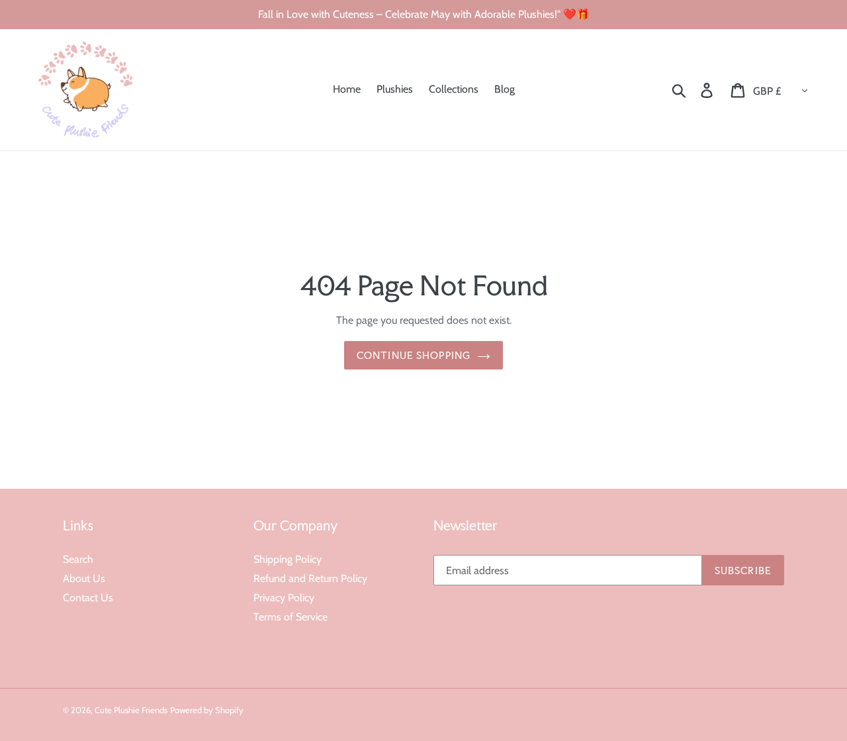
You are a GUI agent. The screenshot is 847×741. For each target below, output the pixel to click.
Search (78, 559)
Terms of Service (290, 617)
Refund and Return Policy (310, 578)
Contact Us (88, 597)
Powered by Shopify (207, 710)
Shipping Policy (287, 559)
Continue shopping (413, 355)
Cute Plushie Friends (131, 710)
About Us (84, 578)
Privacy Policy (283, 597)
